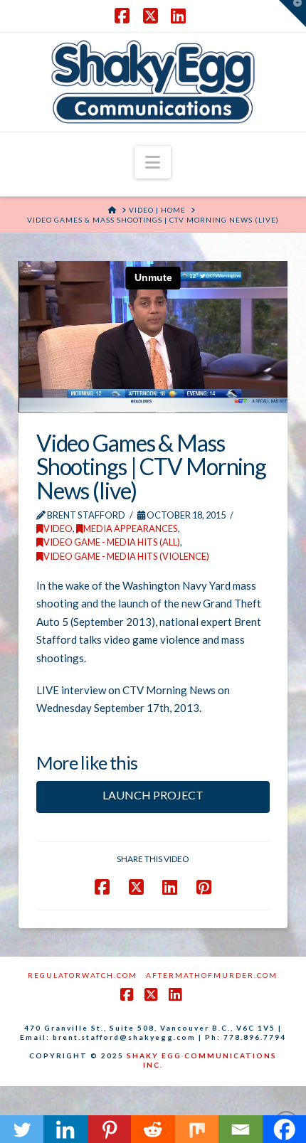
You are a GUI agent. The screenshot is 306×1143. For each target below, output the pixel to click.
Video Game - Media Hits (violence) (126, 556)
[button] (152, 162)
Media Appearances (130, 528)
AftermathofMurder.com (212, 975)
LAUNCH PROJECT (153, 795)
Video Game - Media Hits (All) (111, 542)
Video (58, 528)
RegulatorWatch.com (82, 975)
